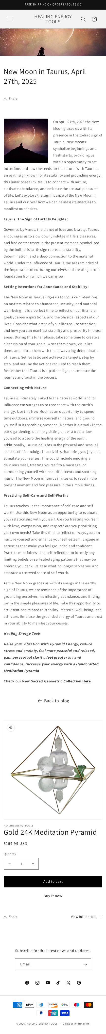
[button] (9, 19)
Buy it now (53, 895)
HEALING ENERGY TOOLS (42, 1023)
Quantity (10, 854)
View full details (83, 916)
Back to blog (56, 700)
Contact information (76, 1023)
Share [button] (13, 98)
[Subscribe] (85, 964)
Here (86, 681)
